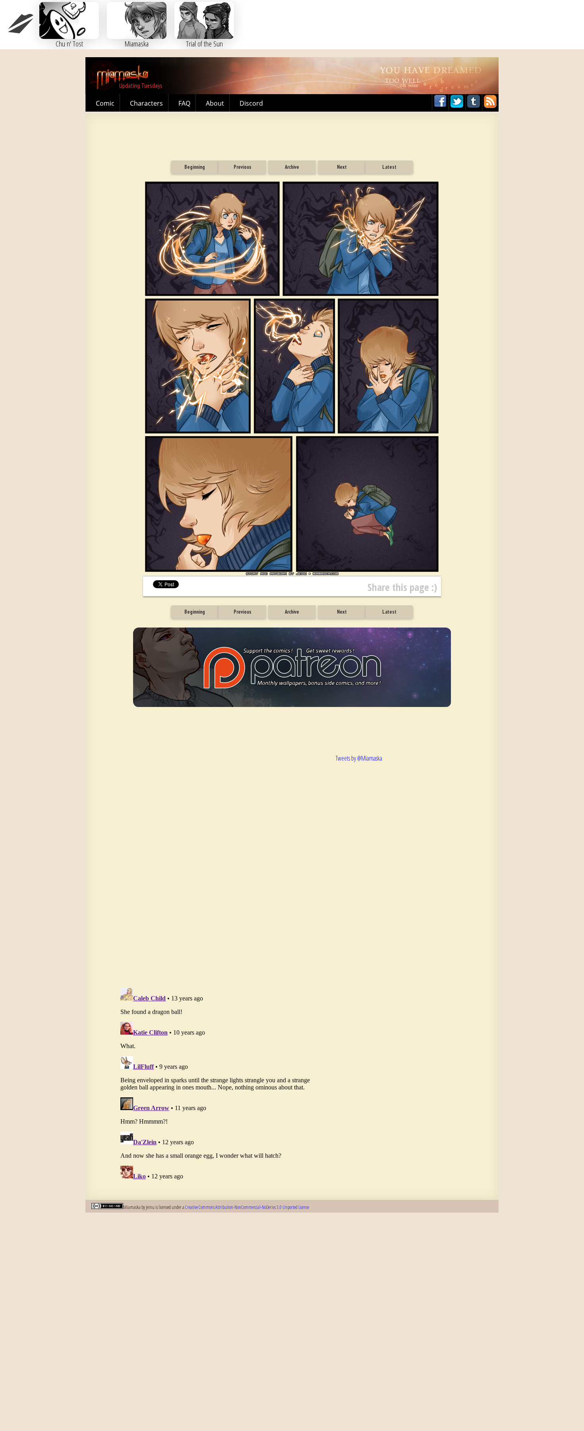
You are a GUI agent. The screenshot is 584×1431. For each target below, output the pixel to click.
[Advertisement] (292, 133)
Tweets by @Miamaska (359, 758)
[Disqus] (220, 862)
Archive (292, 167)
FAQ (184, 103)
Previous (242, 167)
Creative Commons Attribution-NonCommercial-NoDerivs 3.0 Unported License (247, 1207)
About (215, 103)
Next (342, 167)
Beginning (194, 167)
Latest (389, 167)
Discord (251, 103)
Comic (105, 103)
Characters (146, 103)
